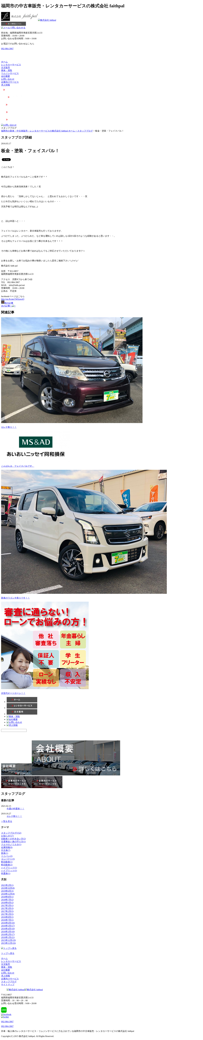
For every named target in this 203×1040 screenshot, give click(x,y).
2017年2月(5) (7, 911)
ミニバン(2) (6, 856)
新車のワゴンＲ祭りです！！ (15, 598)
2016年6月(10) (8, 923)
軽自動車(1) (6, 862)
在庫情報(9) (6, 847)
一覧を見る (6, 821)
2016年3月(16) (8, 931)
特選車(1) (5, 873)
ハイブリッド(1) (9, 867)
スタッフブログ (85, 131)
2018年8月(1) (7, 897)
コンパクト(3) (8, 859)
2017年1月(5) (7, 914)
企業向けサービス (10, 82)
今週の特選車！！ (15, 808)
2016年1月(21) (8, 937)
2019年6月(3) (7, 891)
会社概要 (5, 76)
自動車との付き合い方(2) (13, 839)
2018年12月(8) (8, 894)
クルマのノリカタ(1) (11, 844)
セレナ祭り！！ (9, 427)
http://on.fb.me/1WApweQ (12, 299)
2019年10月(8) (8, 888)
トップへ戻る (7, 953)
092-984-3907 (7, 48)
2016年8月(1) (7, 917)
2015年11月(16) (8, 943)
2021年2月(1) (7, 885)
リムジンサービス (10, 73)
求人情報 (5, 85)
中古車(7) (5, 850)
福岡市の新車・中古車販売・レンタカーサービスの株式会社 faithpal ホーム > (39, 131)
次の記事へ (6, 306)
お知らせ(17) (7, 836)
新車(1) (4, 853)
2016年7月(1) (7, 920)
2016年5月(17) (8, 926)
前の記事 (8, 303)
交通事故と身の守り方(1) (13, 841)
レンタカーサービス (11, 64)
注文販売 (5, 67)
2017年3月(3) (7, 908)
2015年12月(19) (8, 940)
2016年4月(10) (8, 928)
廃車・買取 (6, 70)
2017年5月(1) (7, 905)
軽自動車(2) (6, 865)
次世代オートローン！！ (13, 693)
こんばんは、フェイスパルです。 (17, 466)
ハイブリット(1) (9, 870)
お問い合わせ (7, 79)
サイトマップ (7, 984)
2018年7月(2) (7, 899)
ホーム (4, 62)
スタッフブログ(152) (11, 833)
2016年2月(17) (8, 934)
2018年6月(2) (7, 902)
